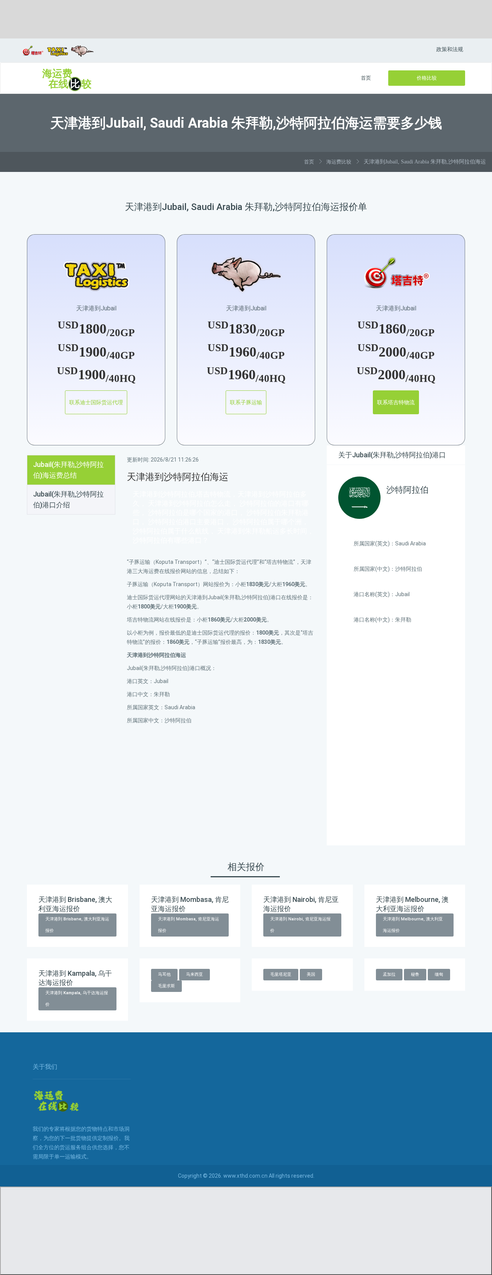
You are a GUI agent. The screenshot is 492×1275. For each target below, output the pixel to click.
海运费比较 (338, 162)
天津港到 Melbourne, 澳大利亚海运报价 (413, 925)
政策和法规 (449, 49)
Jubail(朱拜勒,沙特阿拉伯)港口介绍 (68, 499)
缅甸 (439, 974)
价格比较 (427, 78)
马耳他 (164, 974)
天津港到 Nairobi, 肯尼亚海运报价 (300, 925)
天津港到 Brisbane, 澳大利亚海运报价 (77, 925)
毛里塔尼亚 (280, 974)
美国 (311, 974)
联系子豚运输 (246, 402)
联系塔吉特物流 (396, 402)
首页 (366, 78)
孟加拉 (389, 974)
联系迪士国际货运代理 (96, 402)
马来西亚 (194, 974)
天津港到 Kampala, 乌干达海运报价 (76, 998)
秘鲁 (415, 974)
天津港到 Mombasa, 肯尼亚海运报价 (188, 925)
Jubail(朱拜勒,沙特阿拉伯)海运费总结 (68, 469)
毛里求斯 (166, 985)
